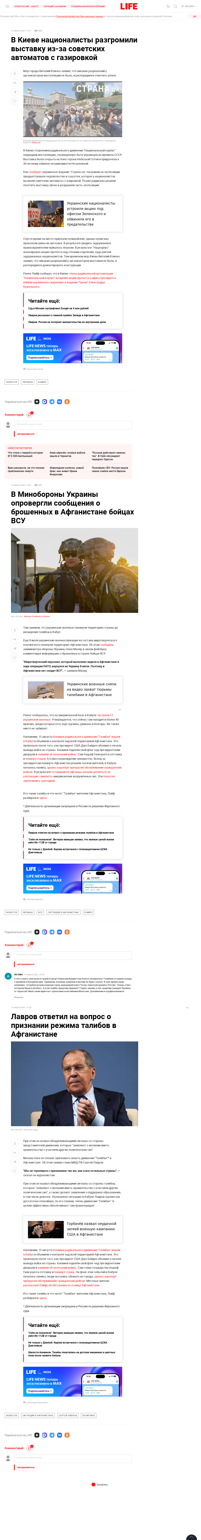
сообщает (35, 172)
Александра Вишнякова (37, 1402)
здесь (43, 798)
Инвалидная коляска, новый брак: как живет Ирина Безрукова (67, 471)
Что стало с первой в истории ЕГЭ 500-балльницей (25, 454)
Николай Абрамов (34, 899)
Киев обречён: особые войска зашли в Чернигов (67, 454)
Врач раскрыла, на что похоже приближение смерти (26, 469)
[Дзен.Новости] (37, 402)
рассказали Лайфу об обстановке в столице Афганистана (61, 1285)
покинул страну (35, 758)
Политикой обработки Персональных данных (79, 16)
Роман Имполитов (34, 369)
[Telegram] (52, 402)
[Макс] (44, 402)
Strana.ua (36, 142)
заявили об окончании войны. (57, 754)
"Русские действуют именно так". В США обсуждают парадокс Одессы (108, 456)
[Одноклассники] (67, 402)
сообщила (106, 645)
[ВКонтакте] (59, 402)
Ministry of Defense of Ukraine (36, 616)
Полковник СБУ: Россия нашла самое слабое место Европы (110, 469)
